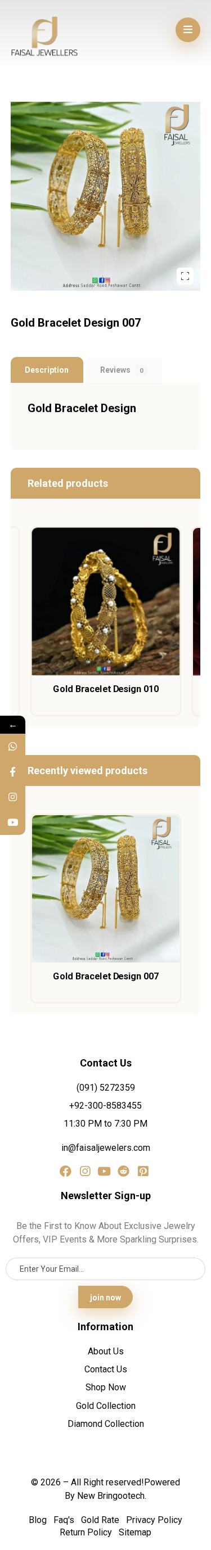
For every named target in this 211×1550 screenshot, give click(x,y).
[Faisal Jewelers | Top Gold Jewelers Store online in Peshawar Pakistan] (44, 36)
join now (105, 1297)
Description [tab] (47, 369)
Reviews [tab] (121, 369)
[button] (188, 29)
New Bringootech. (111, 1495)
